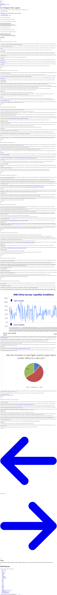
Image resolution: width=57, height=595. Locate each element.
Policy (2, 580)
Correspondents (3, 576)
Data (2, 582)
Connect (1, 4)
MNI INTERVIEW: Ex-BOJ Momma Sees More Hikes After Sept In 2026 (17, 265)
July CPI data (45, 210)
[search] (0, 2)
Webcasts (3, 587)
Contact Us (6, 4)
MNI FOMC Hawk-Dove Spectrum (6, 591)
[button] (28, 1)
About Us (3, 4)
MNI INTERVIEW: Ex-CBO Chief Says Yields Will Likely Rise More (19, 118)
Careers (8, 4)
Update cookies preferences (12, 594)
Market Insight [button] (2, 3)
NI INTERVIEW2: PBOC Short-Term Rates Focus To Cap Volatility (21, 348)
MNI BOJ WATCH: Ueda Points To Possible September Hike (26, 404)
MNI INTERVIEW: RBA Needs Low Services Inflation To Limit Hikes (18, 220)
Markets (3, 581)
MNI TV (3, 586)
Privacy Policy (3, 573)
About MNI (3, 572)
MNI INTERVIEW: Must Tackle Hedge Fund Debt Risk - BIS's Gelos (17, 248)
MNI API (3, 583)
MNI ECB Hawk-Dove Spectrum (5, 592)
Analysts (3, 575)
